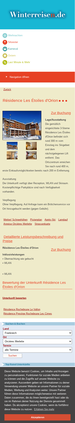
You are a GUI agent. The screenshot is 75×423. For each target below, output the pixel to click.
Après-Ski (50, 219)
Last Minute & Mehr (19, 62)
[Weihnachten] (4, 35)
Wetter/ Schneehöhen (15, 219)
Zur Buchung (61, 113)
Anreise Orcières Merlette (17, 223)
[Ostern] (4, 55)
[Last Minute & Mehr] (4, 62)
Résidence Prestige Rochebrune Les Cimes (27, 313)
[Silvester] (4, 42)
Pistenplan (36, 219)
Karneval (13, 48)
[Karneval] (4, 48)
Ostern (12, 55)
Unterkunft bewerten (14, 298)
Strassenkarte (42, 223)
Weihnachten (15, 35)
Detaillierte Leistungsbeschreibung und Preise (33, 239)
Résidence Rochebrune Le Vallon (21, 309)
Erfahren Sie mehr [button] (44, 409)
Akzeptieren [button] (37, 417)
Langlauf (63, 219)
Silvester (13, 42)
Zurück (7, 89)
